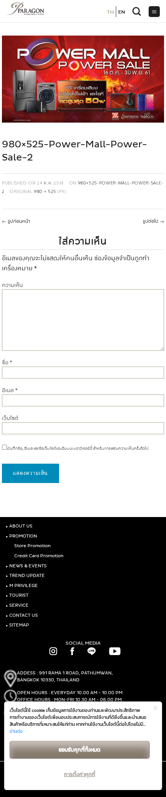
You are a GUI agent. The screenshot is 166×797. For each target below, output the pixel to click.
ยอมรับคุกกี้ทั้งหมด (79, 750)
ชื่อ (7, 362)
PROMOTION (21, 536)
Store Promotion (32, 545)
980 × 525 (45, 191)
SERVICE (17, 605)
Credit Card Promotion (38, 555)
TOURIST (17, 595)
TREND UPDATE (25, 575)
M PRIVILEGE (22, 585)
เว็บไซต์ (10, 418)
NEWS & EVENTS (26, 565)
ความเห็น (12, 285)
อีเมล (10, 390)
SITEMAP (17, 625)
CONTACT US (22, 615)
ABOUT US (19, 526)
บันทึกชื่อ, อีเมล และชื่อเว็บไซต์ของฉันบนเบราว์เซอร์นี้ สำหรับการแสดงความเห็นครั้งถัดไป (78, 448)
